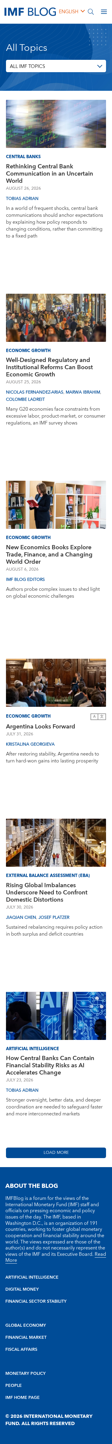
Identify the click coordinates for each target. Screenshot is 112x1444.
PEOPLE (13, 1386)
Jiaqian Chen (21, 917)
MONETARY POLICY (25, 1374)
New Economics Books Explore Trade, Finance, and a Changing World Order (49, 555)
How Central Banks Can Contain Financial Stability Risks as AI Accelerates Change (50, 1065)
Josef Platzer (54, 917)
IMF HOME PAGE (22, 1398)
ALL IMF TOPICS (27, 66)
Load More (56, 1152)
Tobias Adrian (22, 198)
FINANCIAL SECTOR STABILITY (36, 1301)
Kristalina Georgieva (30, 744)
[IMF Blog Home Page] (30, 11)
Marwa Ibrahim (83, 392)
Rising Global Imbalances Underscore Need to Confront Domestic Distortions (47, 892)
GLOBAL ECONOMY (25, 1326)
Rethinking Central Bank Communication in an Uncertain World (49, 174)
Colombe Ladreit (25, 399)
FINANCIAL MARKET (26, 1338)
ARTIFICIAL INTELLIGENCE (32, 1277)
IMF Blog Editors (25, 579)
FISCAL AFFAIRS (21, 1350)
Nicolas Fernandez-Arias (34, 392)
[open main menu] (104, 12)
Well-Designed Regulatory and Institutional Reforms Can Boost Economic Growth (49, 367)
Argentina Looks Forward (40, 726)
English (68, 11)
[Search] (90, 11)
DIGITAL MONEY (22, 1289)
